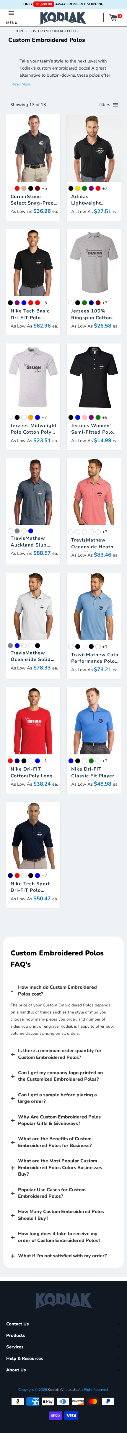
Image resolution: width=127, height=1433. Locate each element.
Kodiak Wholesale (62, 1389)
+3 (105, 303)
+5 (44, 188)
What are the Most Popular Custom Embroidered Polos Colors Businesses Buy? (60, 1167)
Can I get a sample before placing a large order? (57, 1098)
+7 (105, 188)
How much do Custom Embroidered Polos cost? (57, 990)
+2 (44, 875)
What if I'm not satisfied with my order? (62, 1256)
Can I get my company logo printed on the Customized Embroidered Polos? (60, 1076)
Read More (21, 84)
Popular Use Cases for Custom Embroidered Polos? (52, 1193)
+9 (105, 417)
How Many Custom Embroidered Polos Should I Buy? (61, 1214)
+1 (105, 646)
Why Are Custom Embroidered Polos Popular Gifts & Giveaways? (59, 1120)
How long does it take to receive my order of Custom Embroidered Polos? (59, 1236)
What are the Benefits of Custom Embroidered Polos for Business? (55, 1142)
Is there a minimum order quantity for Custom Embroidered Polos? (60, 1053)
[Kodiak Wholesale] (63, 18)
